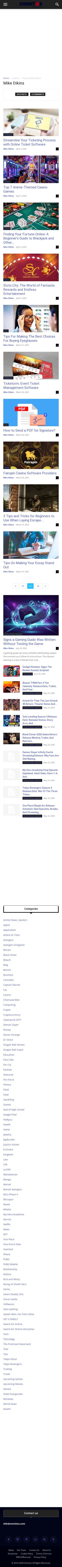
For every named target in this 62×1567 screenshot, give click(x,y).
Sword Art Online (12, 1324)
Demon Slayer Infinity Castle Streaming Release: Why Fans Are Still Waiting (40, 755)
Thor (5, 1349)
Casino (7, 181)
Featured (8, 1074)
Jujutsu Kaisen (11, 1144)
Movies (7, 1209)
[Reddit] (35, 1539)
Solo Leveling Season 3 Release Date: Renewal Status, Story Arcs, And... (39, 720)
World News (10, 1404)
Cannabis (8, 979)
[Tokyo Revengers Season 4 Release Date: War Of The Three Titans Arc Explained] (11, 792)
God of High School (13, 1109)
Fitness (7, 1084)
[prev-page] (15, 586)
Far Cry (7, 1064)
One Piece (8, 1239)
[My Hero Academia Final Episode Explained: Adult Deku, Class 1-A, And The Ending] (11, 774)
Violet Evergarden (13, 1394)
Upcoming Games (13, 1379)
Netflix (6, 1224)
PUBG (6, 1259)
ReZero (7, 1274)
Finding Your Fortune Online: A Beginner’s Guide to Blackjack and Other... (28, 238)
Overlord (8, 1249)
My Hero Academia (13, 1214)
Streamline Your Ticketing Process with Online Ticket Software (29, 142)
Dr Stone (8, 1039)
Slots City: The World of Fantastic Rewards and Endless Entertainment (29, 289)
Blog (5, 964)
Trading (7, 1369)
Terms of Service (44, 1553)
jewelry (7, 1134)
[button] (5, 4)
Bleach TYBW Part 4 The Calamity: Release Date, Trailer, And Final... (39, 686)
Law (5, 1159)
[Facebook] (8, 1539)
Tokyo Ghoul (10, 1359)
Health (7, 1124)
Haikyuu (7, 1119)
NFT (5, 1234)
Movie (6, 1204)
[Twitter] (53, 1539)
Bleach (7, 959)
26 (38, 586)
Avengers (8, 939)
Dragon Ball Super (13, 1049)
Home (6, 78)
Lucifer (7, 1169)
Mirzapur (8, 1199)
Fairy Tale (8, 1059)
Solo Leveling (10, 1309)
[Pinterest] (26, 1539)
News (6, 1229)
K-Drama (8, 1149)
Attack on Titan (11, 935)
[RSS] (44, 1539)
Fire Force (8, 1079)
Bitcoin (7, 949)
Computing (9, 1004)
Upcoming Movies (13, 1384)
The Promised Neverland (17, 1344)
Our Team (21, 1550)
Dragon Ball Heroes (14, 1044)
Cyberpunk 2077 (12, 1019)
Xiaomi (7, 1408)
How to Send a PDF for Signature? (29, 430)
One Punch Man (12, 1244)
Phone (6, 1254)
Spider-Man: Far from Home (18, 1314)
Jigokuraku (9, 1139)
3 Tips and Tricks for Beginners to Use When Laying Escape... (28, 518)
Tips (6, 331)
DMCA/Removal (23, 1557)
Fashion (7, 1069)
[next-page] (45, 586)
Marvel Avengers (12, 1189)
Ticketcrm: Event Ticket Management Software (21, 386)
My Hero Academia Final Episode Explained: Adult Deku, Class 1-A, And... (40, 773)
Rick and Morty (11, 1279)
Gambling (8, 1099)
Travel (6, 1374)
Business (8, 974)
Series (6, 1289)
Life (5, 1164)
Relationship (10, 1269)
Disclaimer (13, 1553)
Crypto (7, 1009)
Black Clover (10, 954)
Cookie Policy (27, 1553)
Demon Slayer (11, 1024)
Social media (10, 1299)
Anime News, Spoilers (13, 634)
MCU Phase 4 (10, 1194)
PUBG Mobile (10, 1264)
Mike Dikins (8, 149)
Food (6, 1094)
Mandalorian (10, 1174)
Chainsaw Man (11, 999)
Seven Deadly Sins (13, 1294)
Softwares (8, 134)
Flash (6, 1089)
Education (8, 1054)
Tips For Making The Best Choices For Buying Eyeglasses (29, 338)
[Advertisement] (31, 42)
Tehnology (27, 674)
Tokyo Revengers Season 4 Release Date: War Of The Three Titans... (39, 791)
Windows (8, 1399)
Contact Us (34, 1550)
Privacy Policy (40, 1557)
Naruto (7, 1219)
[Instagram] (17, 1539)
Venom (7, 1389)
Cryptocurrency (11, 1014)
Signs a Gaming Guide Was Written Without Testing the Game (29, 642)
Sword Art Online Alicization (18, 1329)
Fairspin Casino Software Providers (30, 473)
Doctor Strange (11, 1034)
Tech (6, 1334)
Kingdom (8, 1154)
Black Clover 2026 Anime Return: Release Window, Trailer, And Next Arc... (40, 737)
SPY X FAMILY (10, 1319)
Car (5, 989)
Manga (7, 1179)
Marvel (7, 1184)
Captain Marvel (11, 984)
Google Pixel (10, 1114)
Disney (7, 1029)
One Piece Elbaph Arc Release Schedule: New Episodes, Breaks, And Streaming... (40, 809)
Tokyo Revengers (12, 1364)
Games (7, 510)
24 (23, 586)
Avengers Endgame (14, 944)
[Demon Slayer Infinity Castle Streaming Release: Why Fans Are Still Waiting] (11, 756)
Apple (6, 925)
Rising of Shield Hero (14, 1284)
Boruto (7, 969)
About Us (46, 1550)
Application (9, 930)
